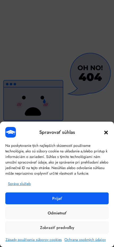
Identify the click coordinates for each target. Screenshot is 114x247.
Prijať (57, 198)
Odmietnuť (57, 213)
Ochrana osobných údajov (85, 239)
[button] (106, 132)
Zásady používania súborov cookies (34, 239)
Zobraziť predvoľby (57, 228)
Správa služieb (19, 183)
